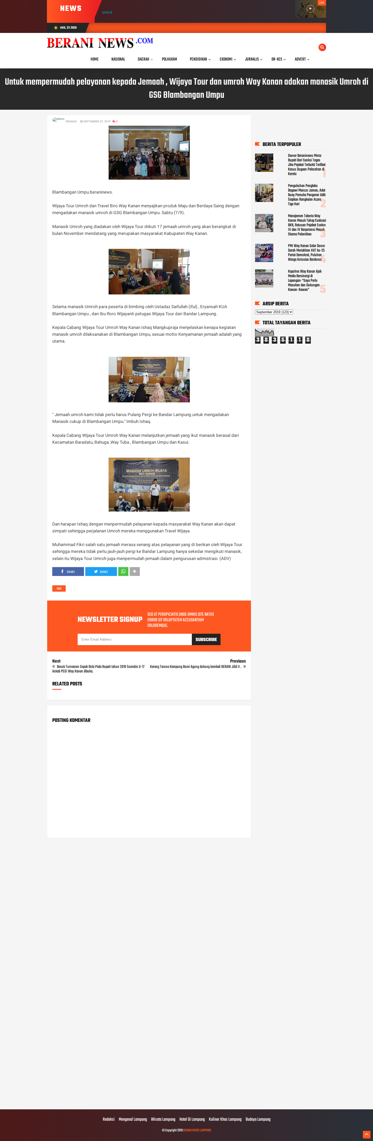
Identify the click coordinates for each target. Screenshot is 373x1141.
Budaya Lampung (258, 1120)
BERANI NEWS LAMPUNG (197, 1130)
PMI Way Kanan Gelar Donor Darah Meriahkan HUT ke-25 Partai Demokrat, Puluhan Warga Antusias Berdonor (306, 253)
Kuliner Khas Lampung (225, 1120)
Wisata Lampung (163, 1120)
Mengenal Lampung (133, 1120)
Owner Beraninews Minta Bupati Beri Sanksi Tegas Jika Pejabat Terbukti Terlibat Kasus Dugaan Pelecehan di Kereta (307, 165)
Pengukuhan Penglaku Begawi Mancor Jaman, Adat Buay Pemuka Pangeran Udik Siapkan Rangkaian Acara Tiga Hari (307, 195)
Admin (107, 12)
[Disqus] (149, 906)
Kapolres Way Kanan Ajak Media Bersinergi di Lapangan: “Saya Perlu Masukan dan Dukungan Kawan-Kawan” (304, 280)
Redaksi (109, 1120)
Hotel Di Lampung (192, 1120)
